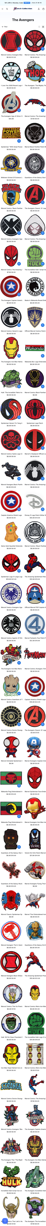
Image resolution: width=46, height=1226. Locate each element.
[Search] (7, 9)
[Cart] (43, 9)
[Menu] (2, 8)
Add (44, 49)
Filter (5, 27)
